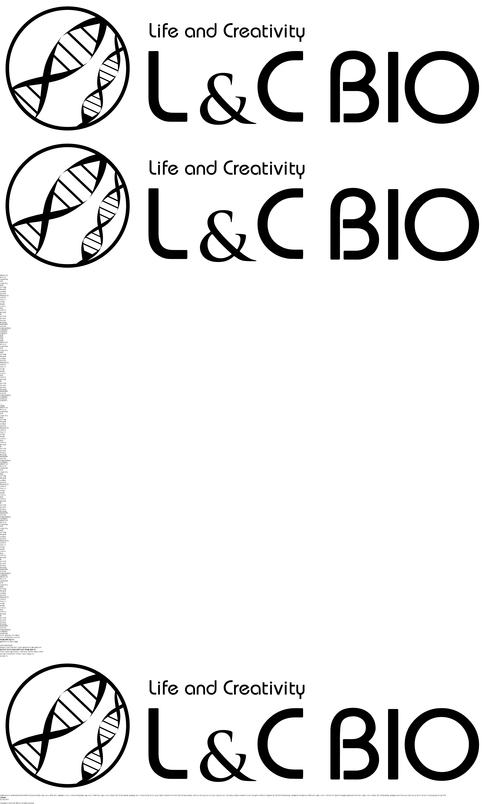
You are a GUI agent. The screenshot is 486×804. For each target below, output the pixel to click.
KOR (1, 335)
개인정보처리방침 (34, 795)
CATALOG (3, 332)
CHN (1, 339)
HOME (2, 406)
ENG (1, 337)
